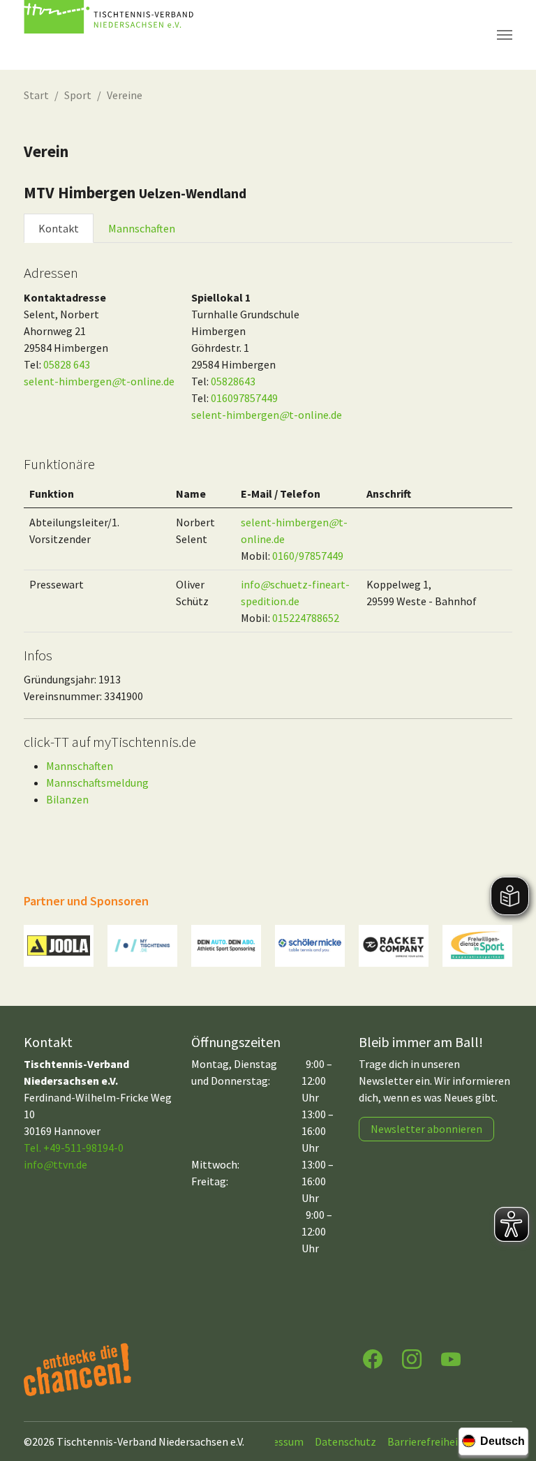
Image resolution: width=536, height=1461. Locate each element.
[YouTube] (451, 1358)
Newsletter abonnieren (426, 1129)
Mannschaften (141, 228)
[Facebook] (373, 1358)
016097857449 (244, 398)
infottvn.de (55, 1164)
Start (36, 95)
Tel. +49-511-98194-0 (74, 1148)
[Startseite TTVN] (111, 35)
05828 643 (66, 364)
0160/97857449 (307, 556)
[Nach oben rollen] (512, 1395)
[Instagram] (412, 1358)
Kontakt (58, 228)
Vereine (124, 95)
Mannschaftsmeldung (97, 782)
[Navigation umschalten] (504, 35)
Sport (77, 95)
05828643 (233, 381)
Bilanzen (67, 799)
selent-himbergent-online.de (99, 381)
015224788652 (305, 618)
